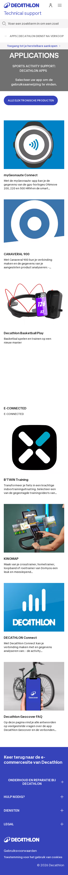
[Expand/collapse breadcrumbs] (5, 36)
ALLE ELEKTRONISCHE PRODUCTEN (31, 100)
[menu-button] (59, 5)
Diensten (11, 810)
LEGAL (9, 824)
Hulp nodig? (14, 797)
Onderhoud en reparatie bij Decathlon (32, 782)
